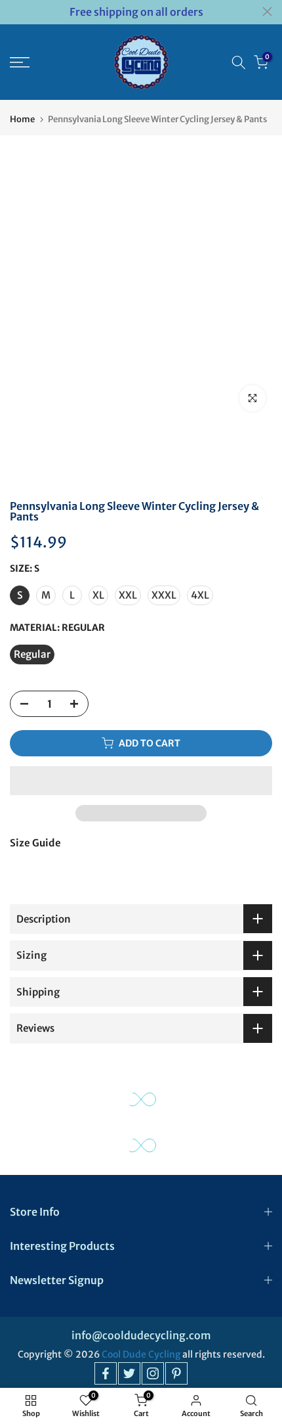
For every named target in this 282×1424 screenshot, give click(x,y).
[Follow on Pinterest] (176, 1373)
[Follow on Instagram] (153, 1373)
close (267, 11)
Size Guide (35, 843)
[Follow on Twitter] (129, 1373)
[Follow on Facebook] (105, 1373)
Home (22, 119)
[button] (141, 780)
